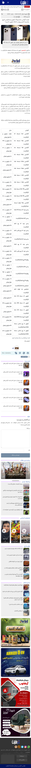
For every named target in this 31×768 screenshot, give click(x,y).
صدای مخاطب (26, 583)
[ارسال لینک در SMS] (20, 353)
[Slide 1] (18, 480)
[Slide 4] (14, 480)
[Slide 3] (15, 480)
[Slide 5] (12, 480)
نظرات (28, 417)
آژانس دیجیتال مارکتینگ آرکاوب (13, 766)
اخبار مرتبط (27, 361)
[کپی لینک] (16, 353)
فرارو (13, 348)
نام (29, 450)
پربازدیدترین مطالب (25, 461)
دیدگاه (28, 429)
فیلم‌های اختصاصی (25, 518)
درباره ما (22, 756)
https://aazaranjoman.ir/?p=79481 (7, 353)
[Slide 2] (17, 480)
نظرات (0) (16, 17)
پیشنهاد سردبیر (26, 482)
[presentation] (6, 522)
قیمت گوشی (24, 357)
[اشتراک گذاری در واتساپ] (24, 353)
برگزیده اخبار (27, 546)
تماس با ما (21, 760)
